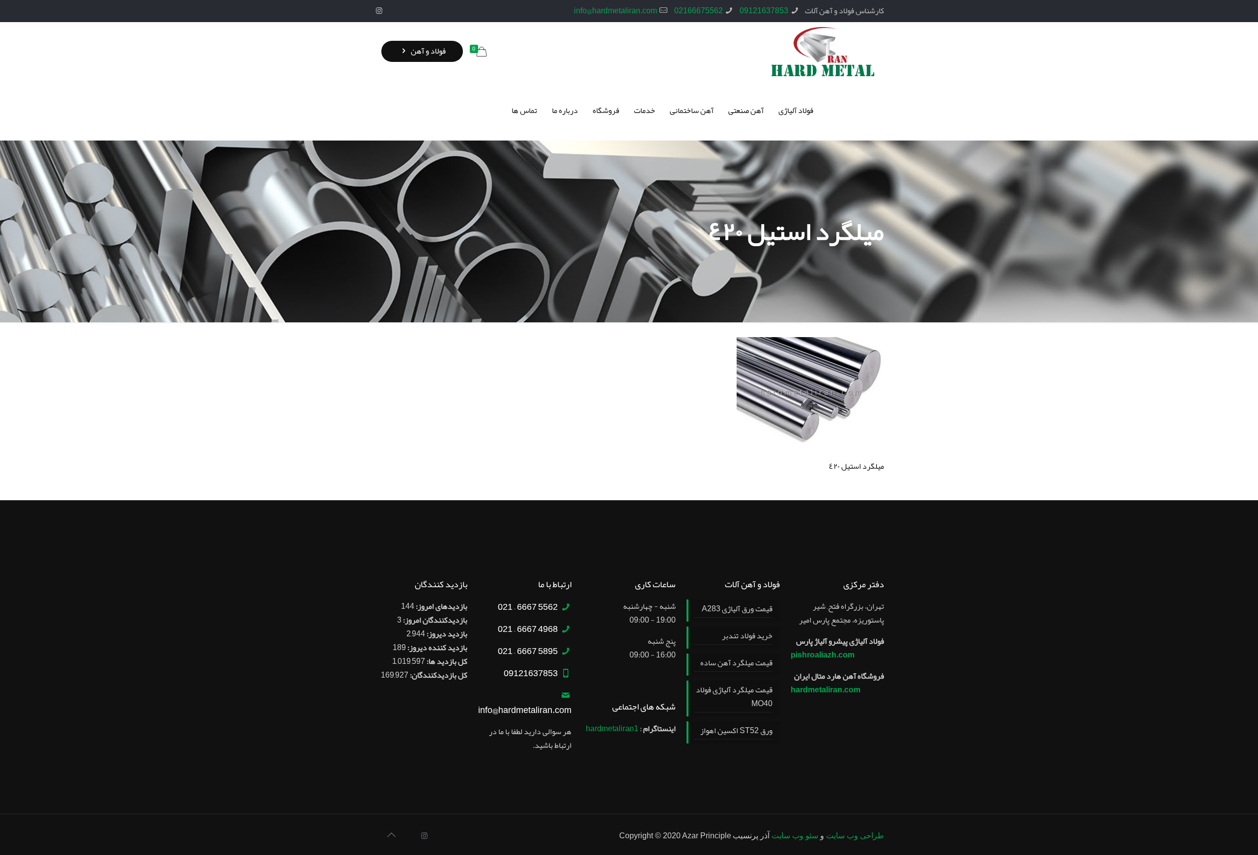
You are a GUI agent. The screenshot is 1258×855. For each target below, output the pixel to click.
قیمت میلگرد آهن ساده (736, 663)
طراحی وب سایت (855, 835)
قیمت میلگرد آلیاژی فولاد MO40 (734, 697)
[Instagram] (379, 10)
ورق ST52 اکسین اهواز (736, 731)
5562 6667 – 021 (528, 607)
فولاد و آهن (427, 51)
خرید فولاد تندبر (747, 636)
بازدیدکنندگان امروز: (434, 620)
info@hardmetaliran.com (615, 11)
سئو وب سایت (795, 835)
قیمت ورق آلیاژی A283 (737, 609)
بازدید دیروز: (446, 634)
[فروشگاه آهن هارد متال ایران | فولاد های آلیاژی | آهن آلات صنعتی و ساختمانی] (823, 51)
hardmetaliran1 (612, 729)
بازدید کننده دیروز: (436, 648)
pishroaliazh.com (823, 655)
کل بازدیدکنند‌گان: (437, 675)
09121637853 (764, 11)
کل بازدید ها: (446, 661)
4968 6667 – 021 (528, 629)
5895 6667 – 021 (528, 651)
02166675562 (698, 11)
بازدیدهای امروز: (440, 606)
